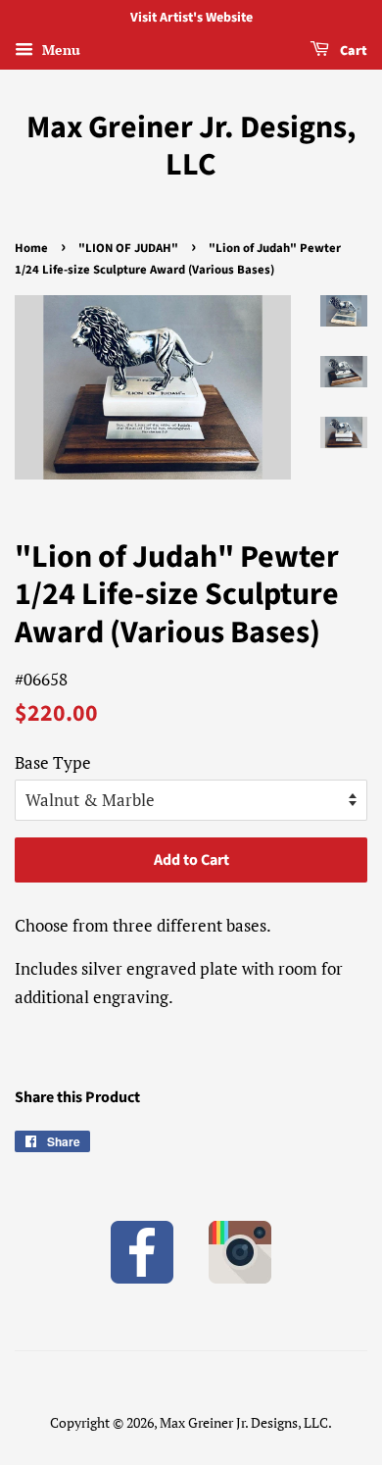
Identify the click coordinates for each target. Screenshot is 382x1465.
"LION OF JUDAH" (128, 248)
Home (31, 248)
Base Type (53, 762)
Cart (352, 51)
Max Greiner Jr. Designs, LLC (191, 146)
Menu (59, 49)
